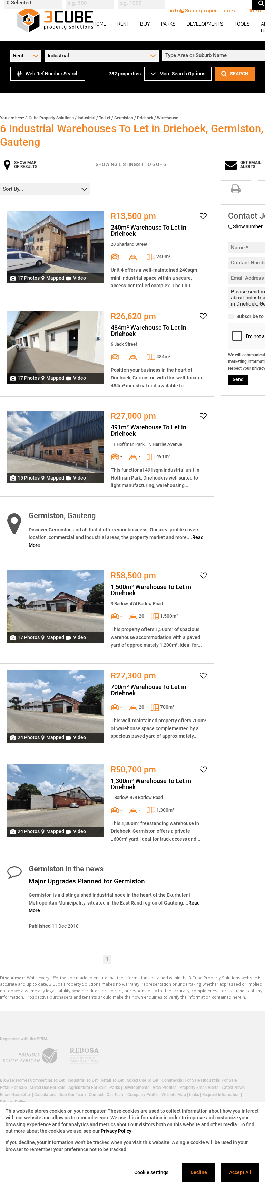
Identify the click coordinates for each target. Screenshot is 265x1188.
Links (194, 1094)
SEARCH (239, 73)
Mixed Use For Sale (47, 1087)
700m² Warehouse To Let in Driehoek (148, 690)
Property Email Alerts (198, 1087)
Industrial (86, 118)
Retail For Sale (13, 1087)
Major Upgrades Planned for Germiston (87, 881)
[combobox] (34, 3)
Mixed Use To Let (142, 1080)
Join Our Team (72, 1094)
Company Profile (142, 1094)
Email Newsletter (15, 1094)
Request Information (221, 1094)
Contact (96, 1094)
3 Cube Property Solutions (49, 118)
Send (238, 379)
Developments (136, 1087)
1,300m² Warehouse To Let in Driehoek (151, 784)
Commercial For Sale (180, 1080)
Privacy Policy (116, 1131)
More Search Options (182, 73)
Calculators (45, 1094)
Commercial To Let (47, 1080)
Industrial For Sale (220, 1080)
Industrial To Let (83, 1080)
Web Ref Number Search (52, 73)
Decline (198, 1172)
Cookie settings (151, 1172)
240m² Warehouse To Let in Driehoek (148, 230)
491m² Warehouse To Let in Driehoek (148, 430)
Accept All (240, 1172)
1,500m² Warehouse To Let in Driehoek (151, 590)
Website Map (173, 1094)
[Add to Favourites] (203, 216)
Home (21, 1080)
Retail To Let (112, 1080)
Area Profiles (164, 1087)
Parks (114, 1087)
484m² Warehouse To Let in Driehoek (148, 331)
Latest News (233, 1087)
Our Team (115, 1094)
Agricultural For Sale (87, 1087)
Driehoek (145, 118)
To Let (104, 118)
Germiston (123, 118)
